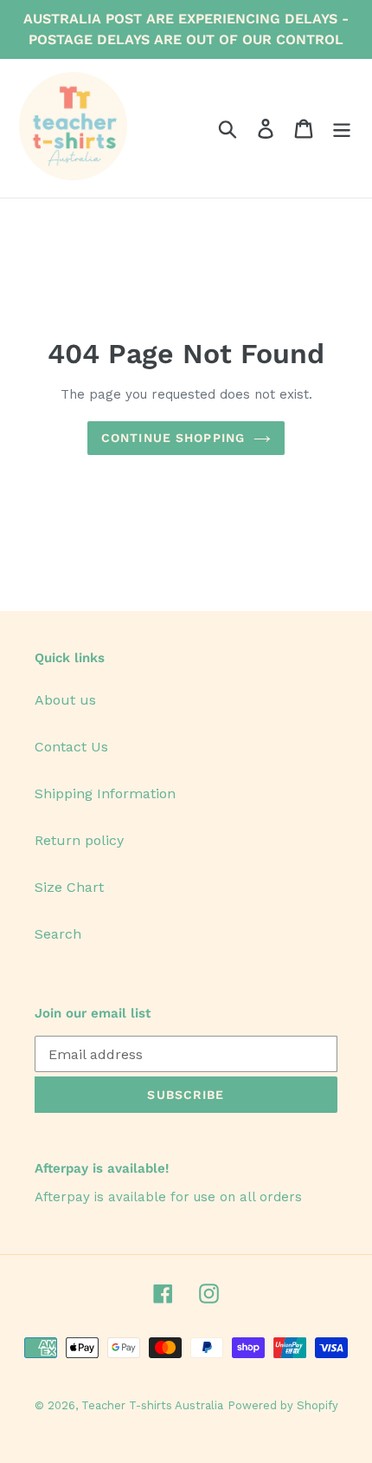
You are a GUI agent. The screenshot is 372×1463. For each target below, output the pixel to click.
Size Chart (69, 887)
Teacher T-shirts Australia (152, 1405)
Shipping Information (105, 793)
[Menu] (342, 128)
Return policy (79, 840)
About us (65, 700)
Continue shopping (173, 438)
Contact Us (71, 746)
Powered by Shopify (283, 1405)
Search (58, 934)
